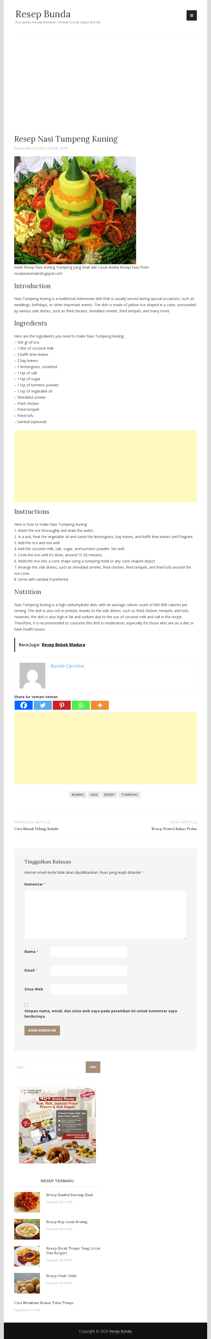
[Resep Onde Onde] (27, 1282)
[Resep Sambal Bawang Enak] (27, 1201)
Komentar (35, 884)
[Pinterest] (62, 705)
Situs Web (33, 989)
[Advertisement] (105, 81)
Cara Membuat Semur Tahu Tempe (44, 1302)
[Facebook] (24, 705)
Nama (31, 951)
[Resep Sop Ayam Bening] (27, 1228)
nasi (94, 795)
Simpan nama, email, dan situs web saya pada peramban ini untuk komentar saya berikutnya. (100, 1013)
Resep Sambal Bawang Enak (69, 1194)
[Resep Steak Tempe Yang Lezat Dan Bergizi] (27, 1255)
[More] (100, 705)
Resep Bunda (43, 14)
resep (109, 795)
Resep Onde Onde (61, 1275)
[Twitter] (43, 705)
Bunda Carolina (32, 148)
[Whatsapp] (81, 705)
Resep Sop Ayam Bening (66, 1221)
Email (31, 970)
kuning (78, 795)
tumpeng (129, 795)
